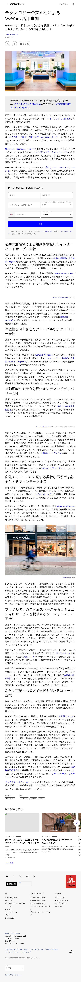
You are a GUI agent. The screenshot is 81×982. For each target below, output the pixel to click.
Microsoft (9, 149)
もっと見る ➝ (10, 863)
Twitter (31, 149)
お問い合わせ (60, 897)
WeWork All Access (64, 273)
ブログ (7, 915)
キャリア (8, 909)
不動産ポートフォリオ (51, 453)
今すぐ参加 (63, 4)
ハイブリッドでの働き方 (58, 118)
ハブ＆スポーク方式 (44, 494)
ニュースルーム (11, 912)
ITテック (41, 798)
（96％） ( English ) (16, 361)
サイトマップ (26, 952)
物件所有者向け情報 (37, 900)
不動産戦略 (33, 798)
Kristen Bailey (12, 34)
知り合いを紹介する (37, 903)
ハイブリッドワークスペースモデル (51, 152)
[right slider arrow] (76, 822)
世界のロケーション (12, 897)
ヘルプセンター (60, 903)
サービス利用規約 (46, 231)
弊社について (10, 900)
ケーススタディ (10, 798)
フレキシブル (24, 798)
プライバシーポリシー (13, 950)
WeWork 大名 (67, 577)
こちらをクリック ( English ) (27, 104)
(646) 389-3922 (12, 933)
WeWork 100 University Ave (60, 297)
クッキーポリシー (36, 950)
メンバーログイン (61, 900)
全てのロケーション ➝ (13, 975)
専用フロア (29, 656)
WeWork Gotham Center (43, 427)
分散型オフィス (66, 716)
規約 (25, 950)
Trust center (10, 918)
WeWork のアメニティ (52, 468)
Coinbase (20, 149)
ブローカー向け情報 (37, 897)
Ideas (22, 4)
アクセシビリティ (12, 952)
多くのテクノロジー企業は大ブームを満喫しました (33, 137)
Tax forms (58, 906)
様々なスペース (63, 653)
